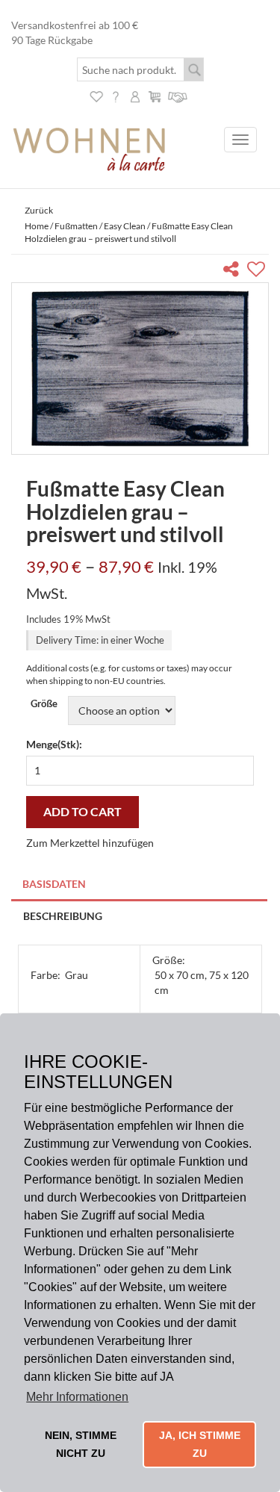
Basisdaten (54, 883)
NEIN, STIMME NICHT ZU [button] (80, 1444)
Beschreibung (62, 916)
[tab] (140, 885)
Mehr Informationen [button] (77, 1396)
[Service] (178, 95)
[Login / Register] (135, 95)
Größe (44, 704)
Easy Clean (125, 225)
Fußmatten (76, 225)
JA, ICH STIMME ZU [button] (199, 1444)
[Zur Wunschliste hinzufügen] (258, 271)
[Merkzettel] (96, 95)
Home (37, 225)
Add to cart (82, 811)
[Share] (234, 271)
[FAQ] (115, 95)
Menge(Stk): (54, 744)
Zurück (39, 210)
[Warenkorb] (154, 95)
